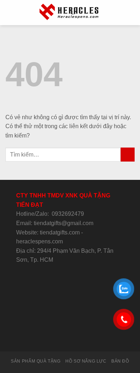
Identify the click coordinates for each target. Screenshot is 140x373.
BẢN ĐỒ (120, 361)
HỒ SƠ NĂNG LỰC (86, 361)
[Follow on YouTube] (96, 338)
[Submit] (128, 155)
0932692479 (68, 214)
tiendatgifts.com (60, 232)
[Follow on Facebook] (43, 338)
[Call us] (78, 338)
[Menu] (9, 12)
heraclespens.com (39, 241)
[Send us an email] (70, 338)
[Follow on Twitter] (61, 338)
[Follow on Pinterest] (87, 338)
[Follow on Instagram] (52, 338)
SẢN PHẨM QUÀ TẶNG (35, 361)
